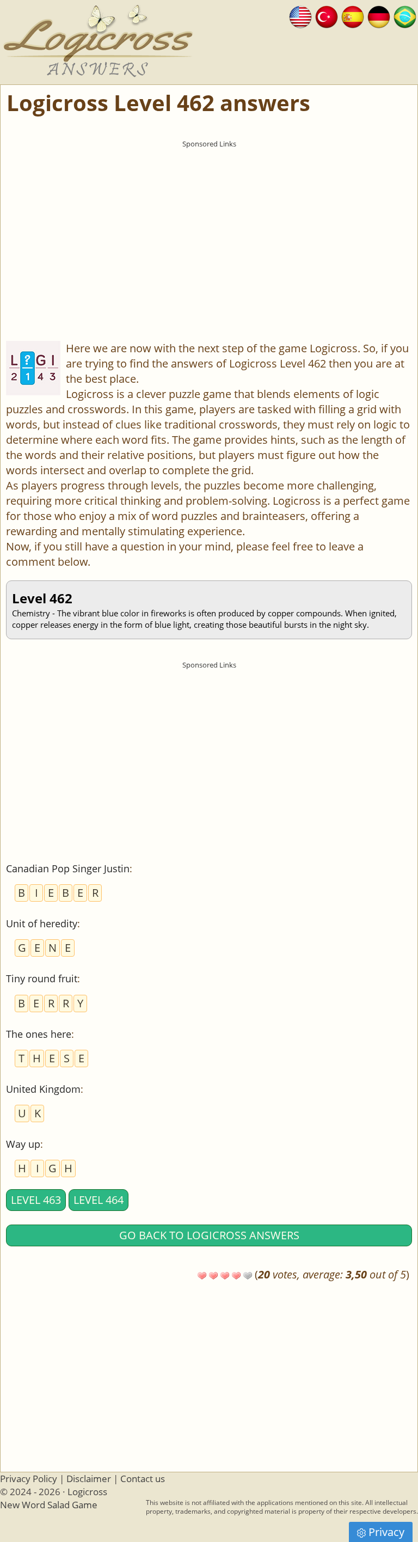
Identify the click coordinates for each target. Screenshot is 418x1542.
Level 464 (98, 1199)
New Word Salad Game (48, 1504)
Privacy (386, 1532)
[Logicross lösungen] (379, 15)
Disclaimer (88, 1478)
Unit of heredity (41, 923)
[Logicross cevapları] (327, 15)
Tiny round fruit (41, 978)
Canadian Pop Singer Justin (68, 868)
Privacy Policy (28, 1478)
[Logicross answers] (300, 15)
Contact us (142, 1478)
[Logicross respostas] (405, 15)
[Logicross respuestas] (353, 15)
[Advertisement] (209, 229)
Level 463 (36, 1199)
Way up (23, 1144)
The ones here (38, 1034)
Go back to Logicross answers (209, 1235)
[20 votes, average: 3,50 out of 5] (202, 1275)
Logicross (87, 1491)
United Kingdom (43, 1089)
